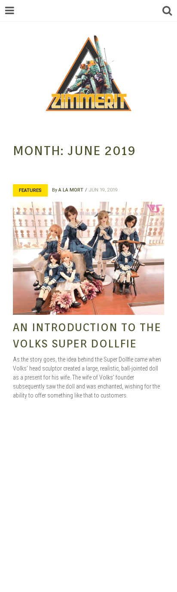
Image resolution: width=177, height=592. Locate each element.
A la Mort (70, 190)
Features (30, 190)
